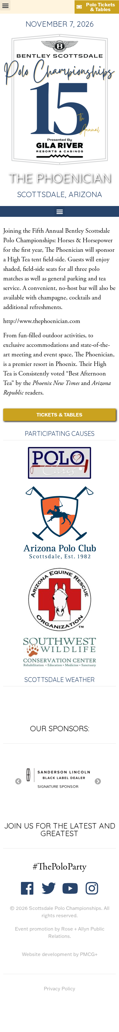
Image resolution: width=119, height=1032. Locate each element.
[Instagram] (92, 888)
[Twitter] (49, 888)
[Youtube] (70, 888)
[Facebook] (27, 888)
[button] (5, 5)
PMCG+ (88, 954)
